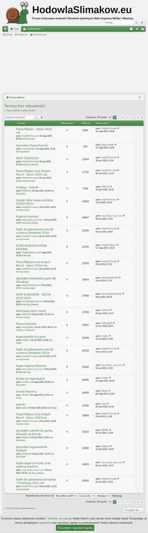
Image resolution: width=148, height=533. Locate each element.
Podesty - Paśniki (27, 187)
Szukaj (136, 22)
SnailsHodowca (29, 252)
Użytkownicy (33, 29)
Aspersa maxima (27, 216)
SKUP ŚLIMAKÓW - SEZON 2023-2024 (33, 296)
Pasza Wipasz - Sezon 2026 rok (34, 130)
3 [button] (122, 117)
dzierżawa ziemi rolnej (31, 311)
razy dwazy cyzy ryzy (32, 220)
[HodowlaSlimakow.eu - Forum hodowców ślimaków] (17, 13)
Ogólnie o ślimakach (25, 330)
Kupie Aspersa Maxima (31, 366)
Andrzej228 (27, 327)
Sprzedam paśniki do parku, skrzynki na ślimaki (34, 432)
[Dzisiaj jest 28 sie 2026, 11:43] (140, 97)
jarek (24, 408)
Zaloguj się (23, 34)
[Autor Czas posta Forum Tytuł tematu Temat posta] (86, 496)
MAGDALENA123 (30, 285)
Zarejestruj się (40, 34)
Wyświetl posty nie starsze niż (40, 496)
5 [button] (130, 117)
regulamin (45, 522)
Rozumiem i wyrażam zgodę (75, 527)
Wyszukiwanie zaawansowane (142, 22)
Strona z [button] (109, 117)
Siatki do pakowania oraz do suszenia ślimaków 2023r (34, 351)
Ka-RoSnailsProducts (32, 301)
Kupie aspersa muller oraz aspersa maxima (33, 464)
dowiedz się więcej (59, 518)
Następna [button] (142, 117)
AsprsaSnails (28, 149)
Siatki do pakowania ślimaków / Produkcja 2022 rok (36, 481)
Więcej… (6, 30)
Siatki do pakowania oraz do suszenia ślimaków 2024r (34, 231)
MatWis (25, 437)
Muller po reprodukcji (30, 378)
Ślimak (25, 395)
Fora (16, 29)
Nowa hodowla (26, 324)
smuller (25, 340)
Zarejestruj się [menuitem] (143, 30)
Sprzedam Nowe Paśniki (32, 145)
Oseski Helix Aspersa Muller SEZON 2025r (34, 202)
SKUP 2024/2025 (27, 158)
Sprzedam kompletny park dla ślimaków (36, 280)
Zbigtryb (26, 454)
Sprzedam (30, 139)
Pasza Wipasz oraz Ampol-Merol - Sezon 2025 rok (33, 172)
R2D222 (26, 191)
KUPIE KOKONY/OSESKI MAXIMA (31, 247)
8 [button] (137, 117)
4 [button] (126, 117)
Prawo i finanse (23, 317)
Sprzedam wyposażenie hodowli (31, 448)
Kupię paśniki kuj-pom (31, 336)
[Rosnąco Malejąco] (103, 496)
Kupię (28, 255)
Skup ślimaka (32, 164)
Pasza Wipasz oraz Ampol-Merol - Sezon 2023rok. (33, 415)
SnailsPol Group (29, 136)
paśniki (20, 404)
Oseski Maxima (26, 391)
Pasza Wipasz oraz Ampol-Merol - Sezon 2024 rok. (33, 263)
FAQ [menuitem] (132, 30)
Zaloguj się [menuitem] (138, 30)
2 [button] (118, 117)
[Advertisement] (74, 64)
